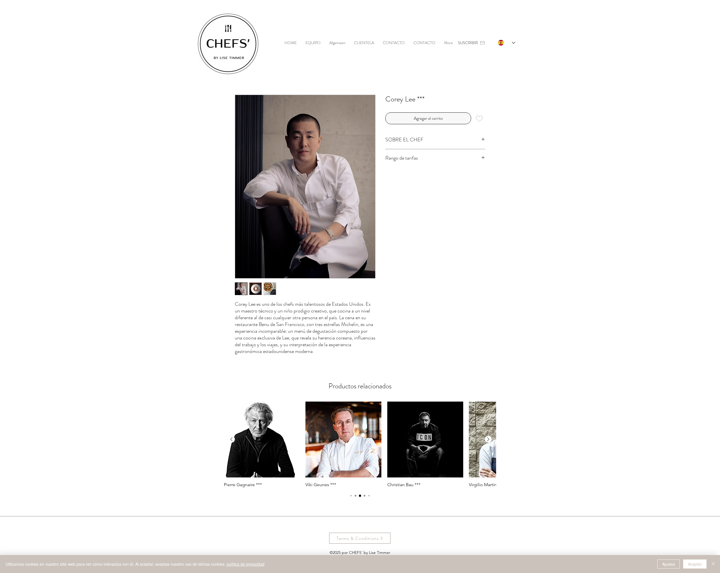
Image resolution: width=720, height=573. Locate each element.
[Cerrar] (713, 564)
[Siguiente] (488, 439)
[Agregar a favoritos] (479, 118)
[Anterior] (231, 439)
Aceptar (695, 564)
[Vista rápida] (262, 439)
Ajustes (668, 564)
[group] (360, 444)
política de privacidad (245, 564)
